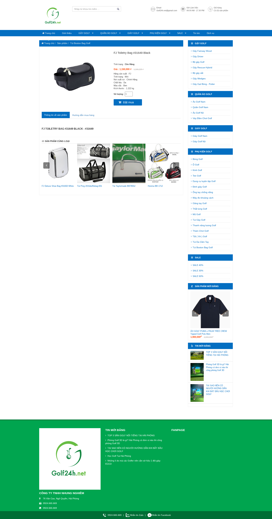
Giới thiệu (67, 33)
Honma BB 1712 (155, 186)
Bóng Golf (197, 159)
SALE (180, 33)
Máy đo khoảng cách (202, 197)
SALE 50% (197, 276)
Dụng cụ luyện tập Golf (203, 181)
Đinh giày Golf (199, 186)
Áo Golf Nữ (198, 112)
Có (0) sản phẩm (221, 10)
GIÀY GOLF (134, 33)
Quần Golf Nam (200, 107)
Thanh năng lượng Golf (204, 225)
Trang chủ (49, 33)
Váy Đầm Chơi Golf (202, 118)
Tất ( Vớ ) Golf (199, 236)
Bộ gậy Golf (198, 62)
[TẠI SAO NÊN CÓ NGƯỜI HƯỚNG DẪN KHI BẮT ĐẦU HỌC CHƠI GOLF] (197, 393)
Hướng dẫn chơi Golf (52, 39)
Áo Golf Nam (198, 101)
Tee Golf (196, 175)
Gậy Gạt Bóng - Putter (203, 84)
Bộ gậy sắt (197, 73)
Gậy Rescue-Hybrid (202, 67)
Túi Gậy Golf (198, 220)
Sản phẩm (62, 43)
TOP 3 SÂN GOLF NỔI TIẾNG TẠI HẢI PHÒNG (131, 435)
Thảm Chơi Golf (200, 231)
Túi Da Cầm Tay (200, 242)
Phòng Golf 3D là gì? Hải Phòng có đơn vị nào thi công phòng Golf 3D (217, 367)
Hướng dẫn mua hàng (83, 115)
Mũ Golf (196, 214)
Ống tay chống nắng (202, 192)
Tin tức (196, 33)
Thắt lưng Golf (199, 209)
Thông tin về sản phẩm (55, 115)
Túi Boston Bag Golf (80, 43)
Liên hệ (74, 39)
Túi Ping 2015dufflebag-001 (89, 186)
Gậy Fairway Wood (202, 51)
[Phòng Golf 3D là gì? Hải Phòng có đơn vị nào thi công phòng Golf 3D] (197, 372)
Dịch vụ (210, 33)
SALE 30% (197, 270)
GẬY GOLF (85, 33)
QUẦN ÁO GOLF (109, 33)
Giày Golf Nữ (199, 141)
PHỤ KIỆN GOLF (158, 33)
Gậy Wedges (199, 78)
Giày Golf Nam (199, 136)
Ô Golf (195, 164)
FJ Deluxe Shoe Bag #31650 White (58, 186)
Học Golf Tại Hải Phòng (119, 456)
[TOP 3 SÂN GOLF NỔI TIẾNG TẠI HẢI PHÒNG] (197, 355)
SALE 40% (197, 265)
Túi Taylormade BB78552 (123, 186)
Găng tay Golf (199, 203)
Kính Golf (197, 170)
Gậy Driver (197, 56)
